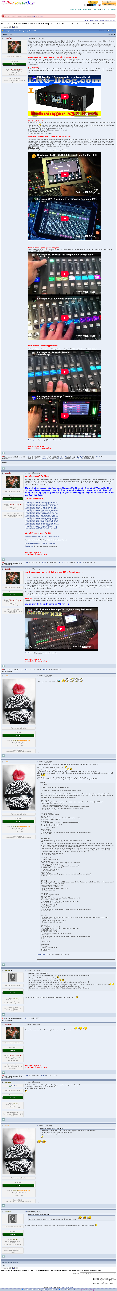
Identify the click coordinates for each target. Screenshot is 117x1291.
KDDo (7, 676)
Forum (86, 20)
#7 (25, 1024)
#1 (29, 38)
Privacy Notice (69, 1287)
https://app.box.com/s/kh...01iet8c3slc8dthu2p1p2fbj (41, 526)
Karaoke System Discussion (60, 24)
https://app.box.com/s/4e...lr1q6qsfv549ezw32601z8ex (41, 513)
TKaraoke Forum (6, 24)
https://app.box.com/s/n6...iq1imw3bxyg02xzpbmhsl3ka (42, 525)
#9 (37, 1126)
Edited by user (32, 440)
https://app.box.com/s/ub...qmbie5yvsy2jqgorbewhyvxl (41, 502)
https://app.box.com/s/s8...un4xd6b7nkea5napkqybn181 (42, 520)
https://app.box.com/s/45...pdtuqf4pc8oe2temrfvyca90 (41, 518)
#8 (25, 1082)
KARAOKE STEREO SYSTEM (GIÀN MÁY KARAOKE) (31, 24)
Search (73, 9)
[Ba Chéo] (14, 52)
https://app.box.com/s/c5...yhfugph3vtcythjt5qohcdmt (41, 512)
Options (101, 31)
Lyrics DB (105, 9)
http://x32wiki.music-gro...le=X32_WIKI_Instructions (40, 543)
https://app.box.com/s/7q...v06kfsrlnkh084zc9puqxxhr (41, 523)
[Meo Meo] (12, 981)
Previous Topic (8, 34)
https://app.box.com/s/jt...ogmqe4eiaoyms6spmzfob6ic (41, 509)
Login (34, 16)
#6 (25, 970)
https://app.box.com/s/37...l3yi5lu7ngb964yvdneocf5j (41, 528)
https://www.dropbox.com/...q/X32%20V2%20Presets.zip (42, 537)
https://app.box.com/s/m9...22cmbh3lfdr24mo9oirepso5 (42, 517)
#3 (25, 569)
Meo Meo (8, 970)
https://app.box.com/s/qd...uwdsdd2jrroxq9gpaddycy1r (41, 505)
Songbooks (96, 9)
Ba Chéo (8, 38)
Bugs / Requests (84, 9)
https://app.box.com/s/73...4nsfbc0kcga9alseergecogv (41, 510)
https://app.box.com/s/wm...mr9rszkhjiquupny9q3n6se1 (42, 521)
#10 (26, 1212)
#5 (37, 762)
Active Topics (94, 20)
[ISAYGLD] (13, 1085)
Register (40, 16)
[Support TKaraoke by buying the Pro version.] (109, 5)
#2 (25, 473)
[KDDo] (19, 724)
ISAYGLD (8, 1082)
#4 (37, 676)
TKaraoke (62, 1287)
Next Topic (110, 34)
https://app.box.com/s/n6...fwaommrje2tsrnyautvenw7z (41, 504)
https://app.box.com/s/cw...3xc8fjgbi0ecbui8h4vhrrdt (40, 507)
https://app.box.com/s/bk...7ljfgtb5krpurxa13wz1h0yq (41, 515)
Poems (113, 9)
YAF (51, 1287)
